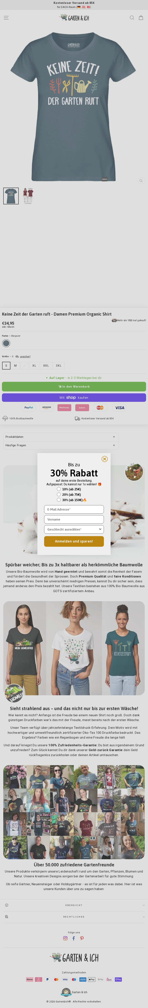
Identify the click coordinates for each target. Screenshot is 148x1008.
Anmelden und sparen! (74, 541)
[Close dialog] (105, 459)
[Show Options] (100, 529)
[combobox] (72, 529)
